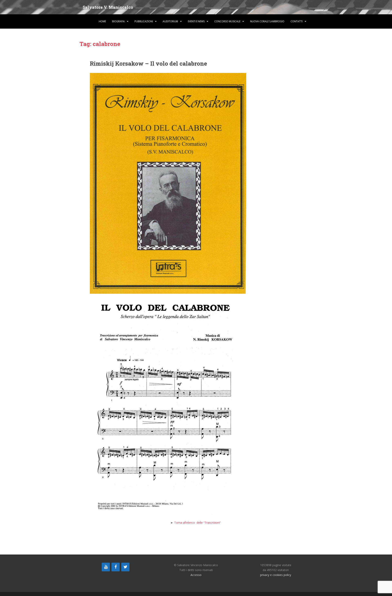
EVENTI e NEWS (196, 21)
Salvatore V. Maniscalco (108, 7)
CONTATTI (297, 21)
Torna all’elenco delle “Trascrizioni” (198, 522)
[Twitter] (125, 567)
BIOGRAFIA (118, 21)
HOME (102, 21)
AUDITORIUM (170, 21)
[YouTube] (106, 567)
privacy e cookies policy (275, 575)
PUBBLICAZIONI (144, 21)
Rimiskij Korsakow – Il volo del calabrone (148, 63)
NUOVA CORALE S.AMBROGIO (267, 21)
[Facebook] (115, 567)
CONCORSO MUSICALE (227, 21)
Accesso (196, 575)
